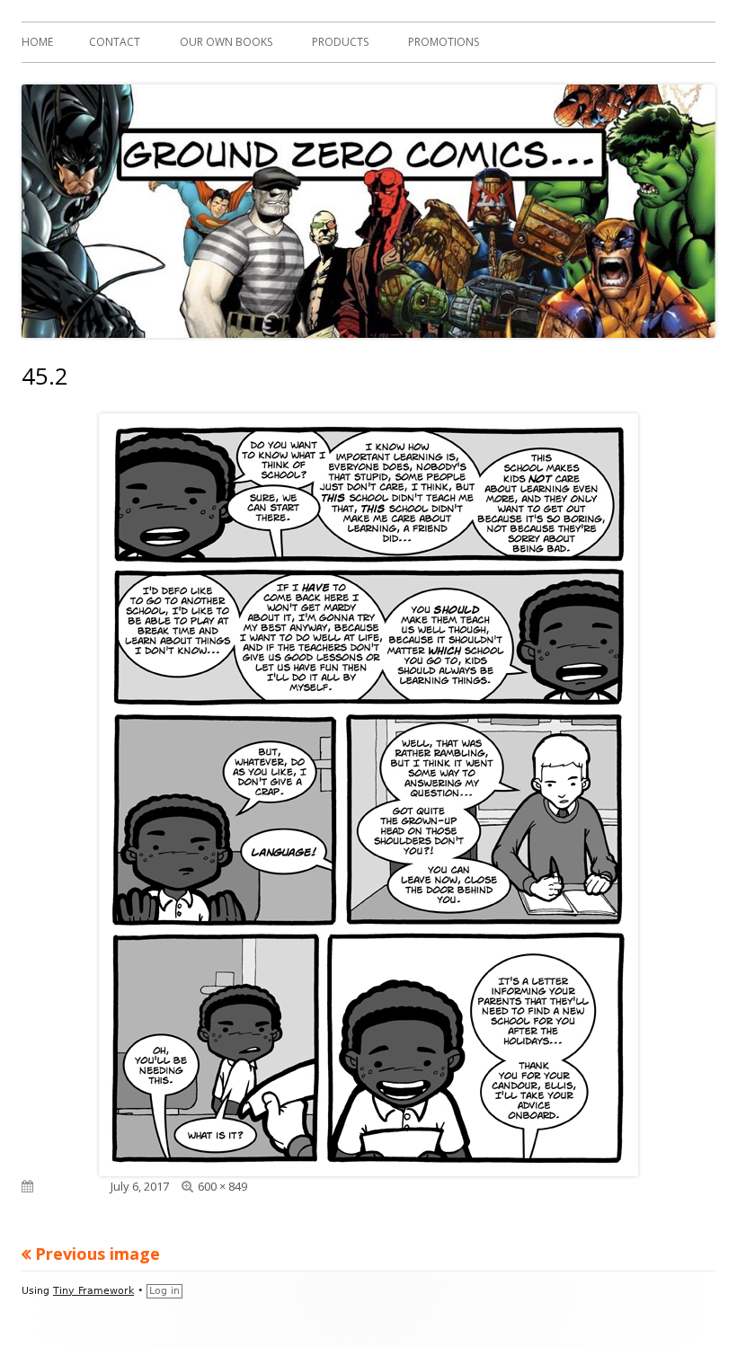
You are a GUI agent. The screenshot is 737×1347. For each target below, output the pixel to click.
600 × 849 (222, 1186)
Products (340, 41)
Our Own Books (226, 41)
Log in (164, 1291)
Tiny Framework (93, 1291)
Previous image (97, 1253)
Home (37, 41)
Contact (114, 41)
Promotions (443, 41)
